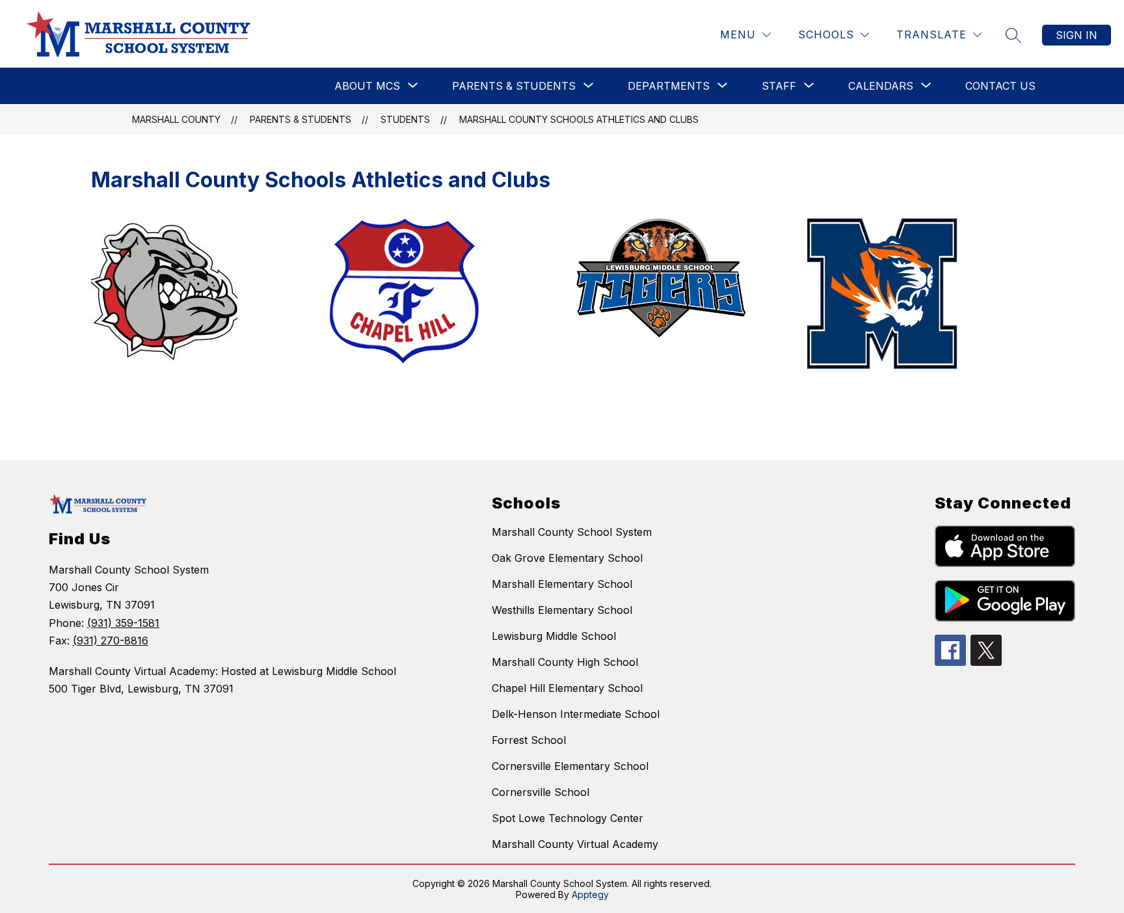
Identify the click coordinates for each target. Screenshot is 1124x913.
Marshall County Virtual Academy (575, 844)
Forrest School (529, 740)
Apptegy (590, 894)
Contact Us (1000, 85)
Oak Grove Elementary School (567, 557)
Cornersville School (540, 792)
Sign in (1076, 35)
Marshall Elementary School (562, 583)
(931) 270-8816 (110, 640)
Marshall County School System (572, 531)
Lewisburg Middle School (554, 635)
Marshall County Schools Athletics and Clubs (579, 119)
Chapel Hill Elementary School (567, 688)
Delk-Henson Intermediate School (576, 714)
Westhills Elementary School (562, 609)
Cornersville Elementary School (570, 766)
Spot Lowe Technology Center (567, 818)
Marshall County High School (565, 661)
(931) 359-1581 (123, 622)
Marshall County (176, 119)
